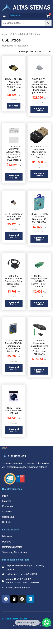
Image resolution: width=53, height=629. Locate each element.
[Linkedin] (30, 599)
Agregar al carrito (39, 109)
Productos (7, 506)
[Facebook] (6, 599)
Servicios (7, 511)
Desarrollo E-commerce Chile (14, 619)
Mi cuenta (15, 15)
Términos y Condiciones (14, 552)
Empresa (6, 501)
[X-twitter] (14, 599)
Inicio (4, 34)
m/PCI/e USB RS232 (18, 34)
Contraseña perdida (12, 547)
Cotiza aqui (8, 516)
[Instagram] (22, 599)
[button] (3, 15)
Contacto (6, 522)
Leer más (13, 106)
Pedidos (6, 541)
